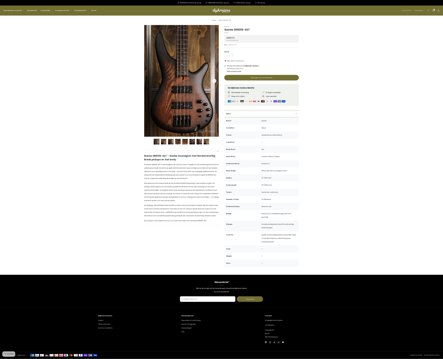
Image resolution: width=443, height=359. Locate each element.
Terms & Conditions (105, 328)
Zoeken (100, 320)
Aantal (226, 52)
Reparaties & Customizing (191, 320)
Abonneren (250, 299)
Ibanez (226, 26)
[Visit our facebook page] (266, 342)
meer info (226, 3)
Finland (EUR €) (407, 10)
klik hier (199, 3)
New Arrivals (32, 10)
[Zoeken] (428, 10)
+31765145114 (269, 325)
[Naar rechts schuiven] (211, 141)
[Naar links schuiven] (151, 141)
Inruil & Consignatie (188, 324)
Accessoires (45, 10)
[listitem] (190, 3)
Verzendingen (186, 328)
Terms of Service (104, 324)
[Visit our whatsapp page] (279, 342)
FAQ (182, 332)
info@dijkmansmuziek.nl (274, 320)
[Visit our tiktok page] (274, 342)
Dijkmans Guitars (62, 10)
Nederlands (419, 10)
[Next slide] (214, 80)
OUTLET (94, 10)
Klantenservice (80, 10)
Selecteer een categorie (12, 10)
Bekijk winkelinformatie (234, 71)
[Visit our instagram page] (270, 342)
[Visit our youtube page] (283, 342)
